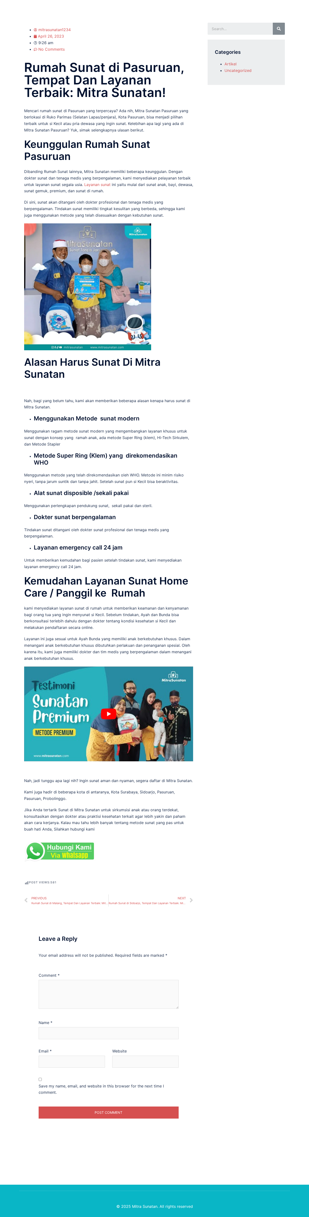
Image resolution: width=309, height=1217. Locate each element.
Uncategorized (238, 70)
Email (45, 1051)
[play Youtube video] (108, 714)
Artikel (231, 64)
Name (45, 1022)
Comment (49, 975)
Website (119, 1051)
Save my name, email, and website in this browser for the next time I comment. (101, 1089)
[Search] (279, 29)
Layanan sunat (97, 184)
